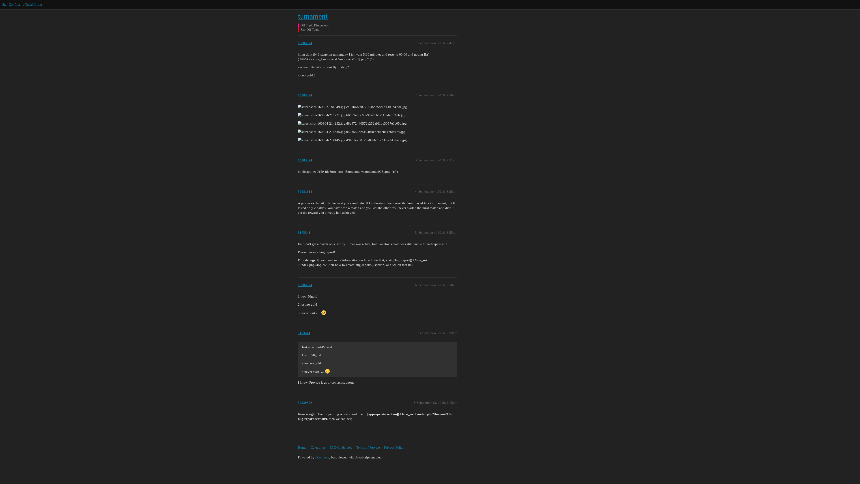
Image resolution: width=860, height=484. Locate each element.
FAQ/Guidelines (341, 447)
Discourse (322, 457)
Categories (318, 447)
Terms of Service (368, 447)
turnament (313, 16)
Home (302, 447)
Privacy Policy (394, 447)
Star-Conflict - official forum (22, 4)
